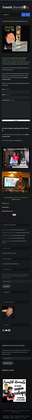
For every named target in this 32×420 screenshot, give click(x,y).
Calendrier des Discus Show (9, 253)
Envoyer (16, 120)
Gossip (12, 417)
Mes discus (17, 416)
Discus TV (17, 417)
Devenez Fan (6, 292)
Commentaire (8, 100)
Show (11, 416)
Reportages (6, 417)
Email (6, 94)
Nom (6, 89)
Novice (22, 416)
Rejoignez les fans (8, 370)
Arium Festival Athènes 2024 (18, 230)
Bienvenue (6, 416)
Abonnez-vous (8, 363)
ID (21, 417)
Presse (27, 416)
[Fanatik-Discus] (16, 7)
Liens (25, 417)
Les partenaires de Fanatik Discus (10, 263)
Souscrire (6, 286)
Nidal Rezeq (5, 238)
